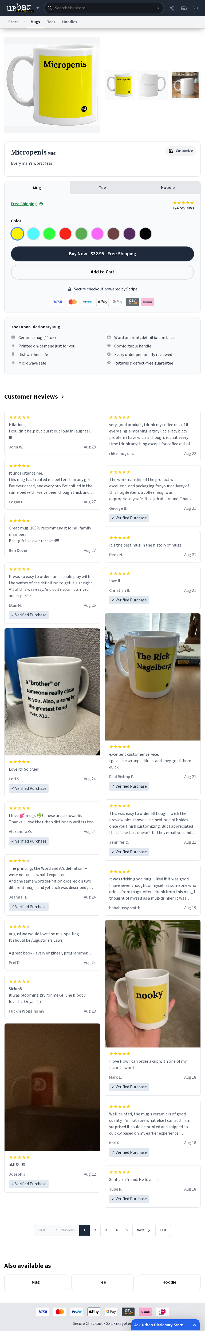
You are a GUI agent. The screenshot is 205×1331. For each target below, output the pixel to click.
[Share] (172, 8)
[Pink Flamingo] (97, 233)
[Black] (145, 233)
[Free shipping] (183, 8)
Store (13, 22)
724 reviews (183, 208)
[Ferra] (113, 233)
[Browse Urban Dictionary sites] (23, 8)
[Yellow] (17, 233)
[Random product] (158, 8)
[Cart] (195, 8)
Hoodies (69, 22)
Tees (51, 22)
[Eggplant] (129, 233)
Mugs (35, 22)
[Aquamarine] (33, 233)
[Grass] (81, 233)
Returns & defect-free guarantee (143, 363)
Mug (37, 188)
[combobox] (104, 8)
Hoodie (168, 188)
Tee (102, 188)
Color (16, 221)
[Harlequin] (49, 233)
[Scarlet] (65, 233)
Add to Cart (103, 272)
